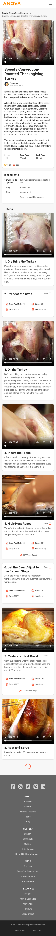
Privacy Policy (36, 930)
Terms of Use (20, 930)
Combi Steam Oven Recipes (15, 13)
